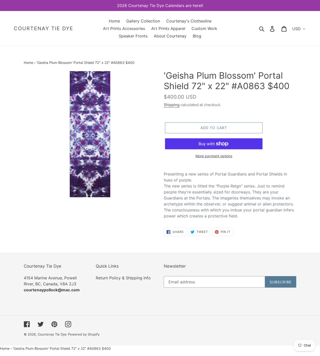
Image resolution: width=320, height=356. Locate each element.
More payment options (214, 156)
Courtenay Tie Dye (43, 28)
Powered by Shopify (84, 334)
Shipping (172, 104)
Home (28, 62)
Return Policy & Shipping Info (123, 277)
